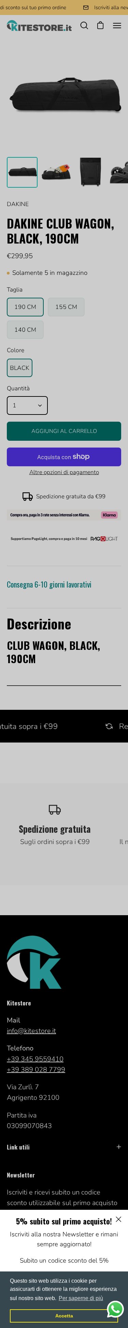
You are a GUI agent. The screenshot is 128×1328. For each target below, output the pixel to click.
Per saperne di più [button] (81, 1298)
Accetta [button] (64, 1315)
